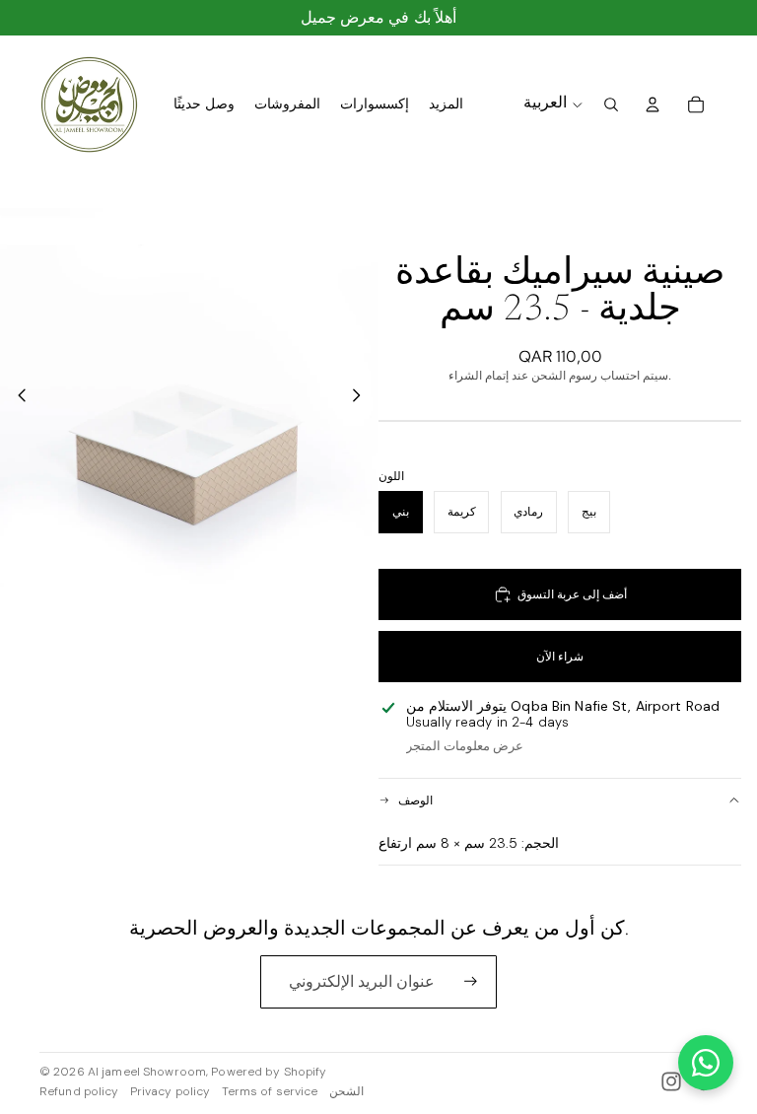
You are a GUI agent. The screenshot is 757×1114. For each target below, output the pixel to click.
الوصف (415, 800)
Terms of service (270, 1091)
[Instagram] (671, 1081)
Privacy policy (170, 1091)
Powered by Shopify (268, 1071)
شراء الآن (560, 656)
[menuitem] (446, 104)
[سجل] (470, 981)
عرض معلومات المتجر (464, 745)
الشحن (346, 1091)
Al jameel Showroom (147, 1071)
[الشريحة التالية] (362, 397)
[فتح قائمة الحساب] (652, 104)
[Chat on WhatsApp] (705, 1062)
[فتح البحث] (611, 104)
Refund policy (79, 1091)
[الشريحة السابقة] (16, 397)
